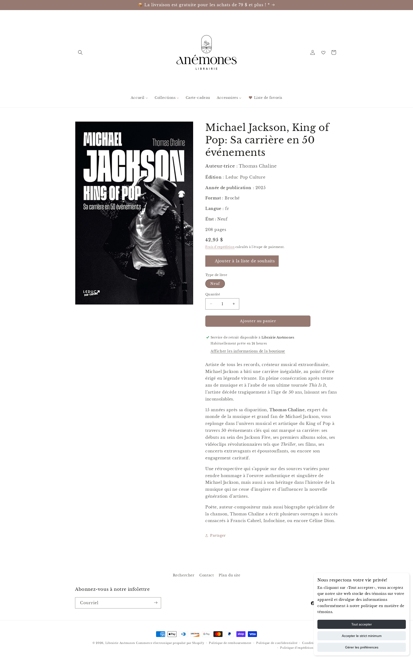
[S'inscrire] (155, 602)
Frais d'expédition (220, 246)
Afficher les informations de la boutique (248, 351)
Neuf (215, 284)
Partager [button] (218, 535)
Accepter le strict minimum (362, 636)
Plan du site (229, 575)
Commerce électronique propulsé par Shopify (170, 643)
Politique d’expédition (296, 647)
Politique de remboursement (230, 643)
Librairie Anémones (120, 643)
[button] (80, 52)
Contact (206, 575)
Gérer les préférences (361, 647)
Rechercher (184, 575)
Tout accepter (361, 624)
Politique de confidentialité (277, 643)
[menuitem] (139, 98)
